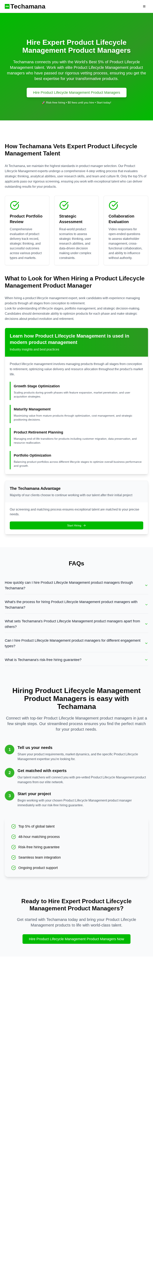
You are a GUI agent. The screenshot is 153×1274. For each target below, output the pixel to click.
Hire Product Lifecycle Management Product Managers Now (76, 939)
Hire (132, 6)
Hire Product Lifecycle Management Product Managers (76, 93)
